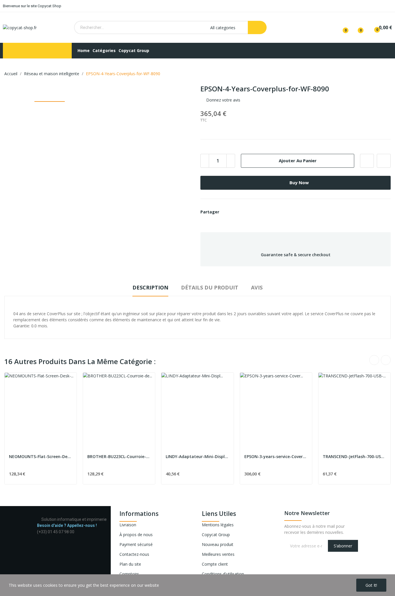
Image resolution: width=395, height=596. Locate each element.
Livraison (127, 524)
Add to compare (384, 161)
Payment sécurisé (136, 544)
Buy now (299, 182)
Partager (227, 212)
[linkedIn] (50, 537)
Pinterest (247, 212)
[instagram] (44, 537)
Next (386, 360)
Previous (374, 360)
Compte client (215, 564)
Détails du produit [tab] (209, 287)
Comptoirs (129, 574)
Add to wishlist (367, 161)
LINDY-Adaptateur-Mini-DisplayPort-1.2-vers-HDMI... (197, 456)
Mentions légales (218, 524)
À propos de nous (136, 534)
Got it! (371, 585)
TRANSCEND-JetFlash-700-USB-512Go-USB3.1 (354, 456)
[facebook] (38, 537)
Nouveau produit (217, 544)
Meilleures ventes (218, 554)
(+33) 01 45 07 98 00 (55, 531)
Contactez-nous (134, 554)
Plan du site (130, 564)
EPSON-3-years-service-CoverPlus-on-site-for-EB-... (276, 456)
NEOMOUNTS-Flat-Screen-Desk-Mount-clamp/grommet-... (40, 456)
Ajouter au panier (298, 160)
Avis (257, 287)
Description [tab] (150, 287)
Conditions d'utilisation (223, 574)
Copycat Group (216, 534)
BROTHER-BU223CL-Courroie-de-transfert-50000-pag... (119, 456)
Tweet (237, 212)
